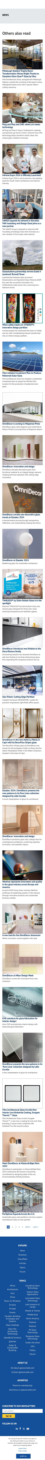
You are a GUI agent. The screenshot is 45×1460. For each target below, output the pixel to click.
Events (12, 1312)
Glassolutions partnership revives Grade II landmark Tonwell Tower (21, 273)
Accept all (23, 1456)
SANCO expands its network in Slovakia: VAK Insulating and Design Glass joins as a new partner (21, 223)
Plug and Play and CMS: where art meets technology (21, 125)
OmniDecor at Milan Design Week (17, 975)
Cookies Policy (22, 1448)
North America (32, 1318)
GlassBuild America (12, 1337)
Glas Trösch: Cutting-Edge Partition (18, 696)
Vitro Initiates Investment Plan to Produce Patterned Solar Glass (21, 374)
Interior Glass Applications (33, 1293)
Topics (22, 1267)
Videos (33, 1350)
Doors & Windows (12, 1301)
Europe (12, 1308)
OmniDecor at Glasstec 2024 (15, 560)
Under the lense (33, 1342)
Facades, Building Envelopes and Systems (12, 1318)
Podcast (32, 1326)
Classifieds (22, 1259)
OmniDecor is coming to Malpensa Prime (21, 423)
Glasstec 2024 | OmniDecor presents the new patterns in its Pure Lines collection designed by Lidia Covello (20, 793)
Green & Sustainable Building (12, 1347)
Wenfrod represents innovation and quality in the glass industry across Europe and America (22, 884)
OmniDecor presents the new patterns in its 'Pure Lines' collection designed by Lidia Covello (22, 1067)
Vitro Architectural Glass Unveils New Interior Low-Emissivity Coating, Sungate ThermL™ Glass (21, 1112)
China (12, 1297)
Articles (22, 1263)
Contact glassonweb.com (22, 1372)
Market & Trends (32, 1310)
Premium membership (22, 1385)
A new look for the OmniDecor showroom (21, 935)
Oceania (32, 1322)
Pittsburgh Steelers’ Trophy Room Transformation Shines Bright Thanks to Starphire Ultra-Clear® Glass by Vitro (20, 73)
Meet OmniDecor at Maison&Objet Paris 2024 (20, 1164)
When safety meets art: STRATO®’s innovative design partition (18, 326)
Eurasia (12, 1304)
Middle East (32, 1314)
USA (32, 1346)
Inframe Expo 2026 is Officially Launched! (21, 175)
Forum (22, 1271)
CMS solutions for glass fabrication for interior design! (20, 1019)
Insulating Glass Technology (32, 1286)
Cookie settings (22, 1451)
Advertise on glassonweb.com (22, 1389)
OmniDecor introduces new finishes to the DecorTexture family (21, 650)
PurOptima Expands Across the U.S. (18, 1214)
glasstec (12, 1341)
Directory (22, 1254)
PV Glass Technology (32, 1331)
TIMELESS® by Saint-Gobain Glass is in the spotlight (22, 602)
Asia (12, 1293)
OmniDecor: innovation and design (18, 466)
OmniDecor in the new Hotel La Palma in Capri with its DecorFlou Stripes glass (21, 741)
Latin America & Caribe (32, 1305)
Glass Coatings (12, 1325)
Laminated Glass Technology (32, 1299)
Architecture (12, 1289)
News (22, 1250)
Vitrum (33, 1354)
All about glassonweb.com (22, 1368)
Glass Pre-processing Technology (12, 1331)
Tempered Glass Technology (33, 1337)
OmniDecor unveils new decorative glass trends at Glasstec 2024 (21, 516)
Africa (12, 1285)
